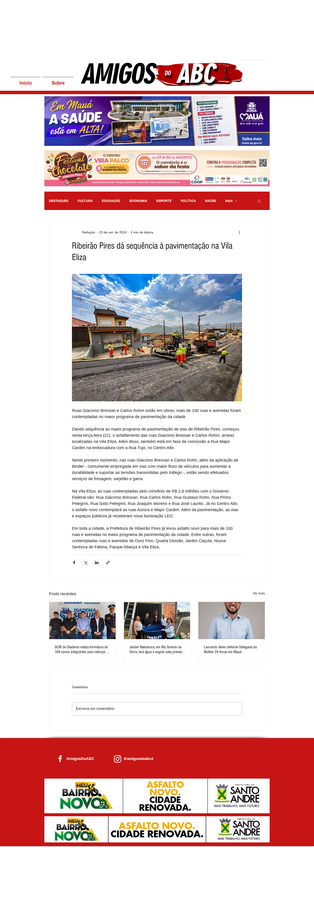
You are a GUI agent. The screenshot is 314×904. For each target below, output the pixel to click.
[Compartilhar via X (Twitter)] (85, 562)
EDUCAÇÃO (111, 201)
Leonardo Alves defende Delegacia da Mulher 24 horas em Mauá (230, 649)
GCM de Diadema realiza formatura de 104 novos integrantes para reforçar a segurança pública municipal (81, 649)
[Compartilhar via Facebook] (74, 562)
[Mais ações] (239, 232)
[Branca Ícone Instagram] (118, 759)
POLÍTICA (188, 201)
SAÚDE (210, 201)
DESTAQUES (58, 201)
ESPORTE (163, 201)
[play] (260, 142)
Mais (229, 201)
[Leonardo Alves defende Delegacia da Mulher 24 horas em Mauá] (231, 620)
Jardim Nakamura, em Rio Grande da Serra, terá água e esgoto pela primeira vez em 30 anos (156, 649)
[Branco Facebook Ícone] (60, 758)
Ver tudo (259, 593)
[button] (155, 121)
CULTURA (85, 201)
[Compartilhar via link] (108, 562)
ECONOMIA (138, 201)
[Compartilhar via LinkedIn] (96, 562)
